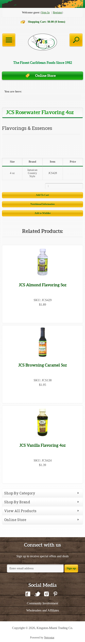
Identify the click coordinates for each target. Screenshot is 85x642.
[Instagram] (46, 594)
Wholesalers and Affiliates (42, 610)
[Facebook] (28, 594)
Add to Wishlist (43, 213)
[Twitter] (37, 594)
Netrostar (49, 637)
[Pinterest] (55, 594)
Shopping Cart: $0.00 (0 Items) (46, 21)
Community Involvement (42, 603)
